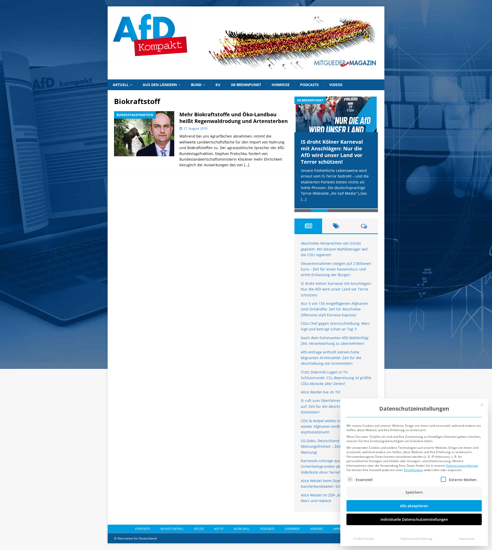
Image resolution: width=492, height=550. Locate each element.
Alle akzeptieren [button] (414, 505)
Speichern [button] (414, 492)
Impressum (467, 538)
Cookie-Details (363, 538)
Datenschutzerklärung (462, 465)
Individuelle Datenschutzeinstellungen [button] (414, 519)
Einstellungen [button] (413, 470)
